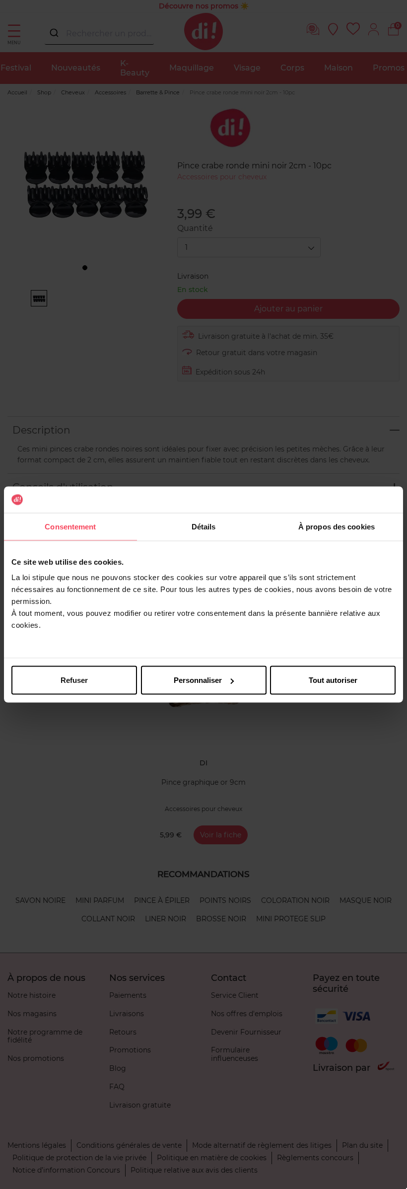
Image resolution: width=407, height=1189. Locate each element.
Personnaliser (198, 680)
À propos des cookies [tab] (336, 526)
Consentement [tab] (70, 526)
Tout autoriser (333, 680)
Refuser (74, 680)
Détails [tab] (204, 526)
